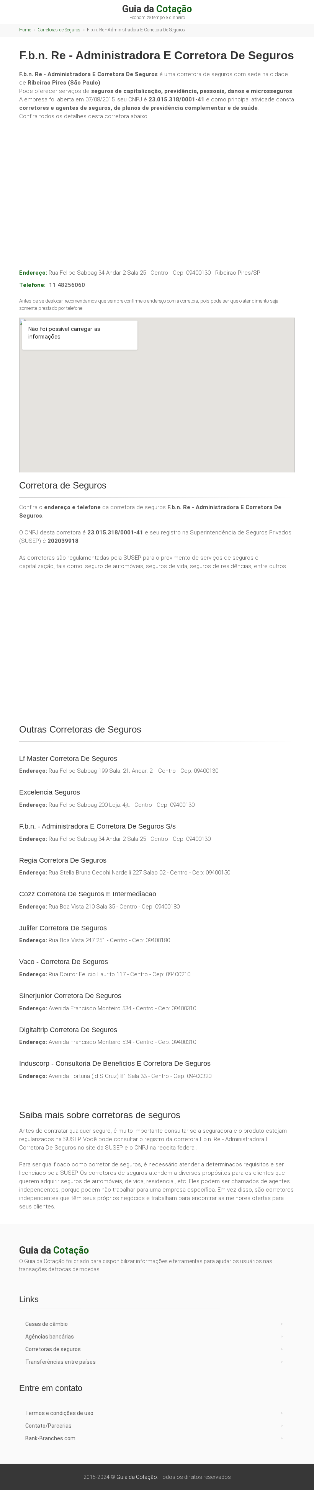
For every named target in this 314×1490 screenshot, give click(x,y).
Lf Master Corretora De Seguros (68, 758)
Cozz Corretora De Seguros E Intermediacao (87, 894)
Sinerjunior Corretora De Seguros (70, 996)
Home (25, 30)
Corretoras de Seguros (59, 30)
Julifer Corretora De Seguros (63, 928)
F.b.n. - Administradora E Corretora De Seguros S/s (97, 826)
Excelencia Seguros (49, 792)
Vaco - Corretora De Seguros (63, 962)
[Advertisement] (157, 183)
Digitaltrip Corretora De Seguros (68, 1030)
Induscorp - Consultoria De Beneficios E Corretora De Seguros (115, 1063)
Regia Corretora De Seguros (62, 860)
